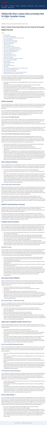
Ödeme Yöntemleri (7, 61)
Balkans (6, 5)
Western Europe (11, 7)
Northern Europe (31, 5)
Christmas (17, 5)
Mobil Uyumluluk (7, 35)
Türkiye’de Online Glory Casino (9, 54)
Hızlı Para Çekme (7, 63)
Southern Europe (42, 5)
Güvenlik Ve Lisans (7, 44)
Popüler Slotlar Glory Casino (9, 62)
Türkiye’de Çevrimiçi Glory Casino (10, 55)
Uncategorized (4, 7)
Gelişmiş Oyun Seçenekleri (9, 43)
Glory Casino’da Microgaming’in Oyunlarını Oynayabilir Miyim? (16, 68)
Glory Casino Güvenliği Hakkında (10, 36)
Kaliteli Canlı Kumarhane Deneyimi (10, 42)
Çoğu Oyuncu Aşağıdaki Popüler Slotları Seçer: (12, 48)
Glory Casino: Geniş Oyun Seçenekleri (11, 69)
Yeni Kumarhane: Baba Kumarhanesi (10, 51)
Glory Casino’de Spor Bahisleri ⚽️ (10, 59)
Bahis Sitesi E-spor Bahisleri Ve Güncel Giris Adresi (13, 73)
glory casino (29, 114)
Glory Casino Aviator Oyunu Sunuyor (11, 40)
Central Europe (11, 5)
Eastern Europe (23, 5)
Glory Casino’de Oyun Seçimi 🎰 (10, 70)
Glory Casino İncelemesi (8, 39)
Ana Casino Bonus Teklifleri (9, 46)
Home (2, 5)
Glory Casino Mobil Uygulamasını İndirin (11, 50)
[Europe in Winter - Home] (8, 2)
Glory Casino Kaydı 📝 (8, 52)
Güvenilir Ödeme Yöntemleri (9, 65)
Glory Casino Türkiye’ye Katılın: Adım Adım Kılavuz (13, 58)
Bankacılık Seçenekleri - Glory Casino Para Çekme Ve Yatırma (15, 72)
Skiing (36, 5)
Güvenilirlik (6, 66)
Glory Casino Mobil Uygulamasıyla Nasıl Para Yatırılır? (14, 37)
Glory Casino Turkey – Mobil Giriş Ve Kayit (12, 47)
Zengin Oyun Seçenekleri (8, 57)
